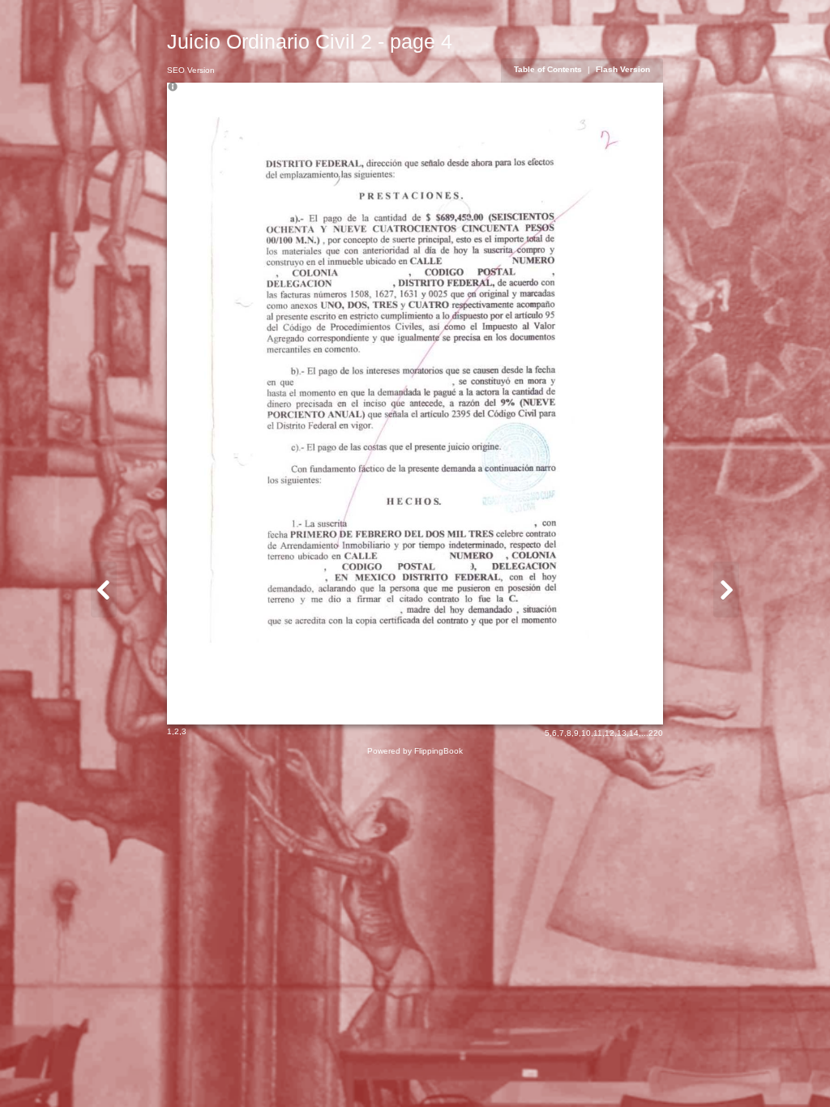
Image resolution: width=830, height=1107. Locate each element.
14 (634, 733)
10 (586, 733)
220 (655, 733)
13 (622, 733)
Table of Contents (549, 69)
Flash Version (623, 69)
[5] (726, 590)
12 (609, 733)
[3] (104, 590)
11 (597, 733)
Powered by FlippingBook (415, 750)
